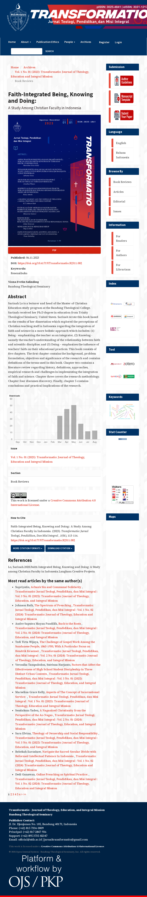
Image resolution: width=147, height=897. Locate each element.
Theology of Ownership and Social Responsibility (65, 733)
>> (24, 794)
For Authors (121, 253)
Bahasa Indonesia (122, 155)
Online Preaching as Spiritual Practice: (62, 774)
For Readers (121, 238)
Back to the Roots (70, 623)
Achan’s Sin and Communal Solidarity (56, 587)
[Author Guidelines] (122, 80)
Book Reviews (122, 182)
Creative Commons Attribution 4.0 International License (72, 846)
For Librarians (123, 267)
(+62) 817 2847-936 (34, 832)
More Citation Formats (27, 548)
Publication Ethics (47, 42)
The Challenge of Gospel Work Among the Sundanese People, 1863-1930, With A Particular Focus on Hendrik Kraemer (55, 646)
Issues (117, 211)
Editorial (119, 201)
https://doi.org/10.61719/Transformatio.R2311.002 (50, 263)
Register (104, 42)
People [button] (68, 42)
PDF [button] (54, 250)
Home (12, 42)
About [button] (25, 42)
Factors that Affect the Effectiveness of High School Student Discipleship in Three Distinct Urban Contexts (57, 669)
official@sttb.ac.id (30, 839)
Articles (118, 192)
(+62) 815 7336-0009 (31, 828)
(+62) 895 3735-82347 (34, 836)
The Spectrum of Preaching (53, 605)
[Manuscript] (122, 97)
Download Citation (59, 548)
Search (49, 51)
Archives (85, 42)
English (121, 143)
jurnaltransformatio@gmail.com (66, 839)
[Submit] (122, 115)
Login (118, 42)
